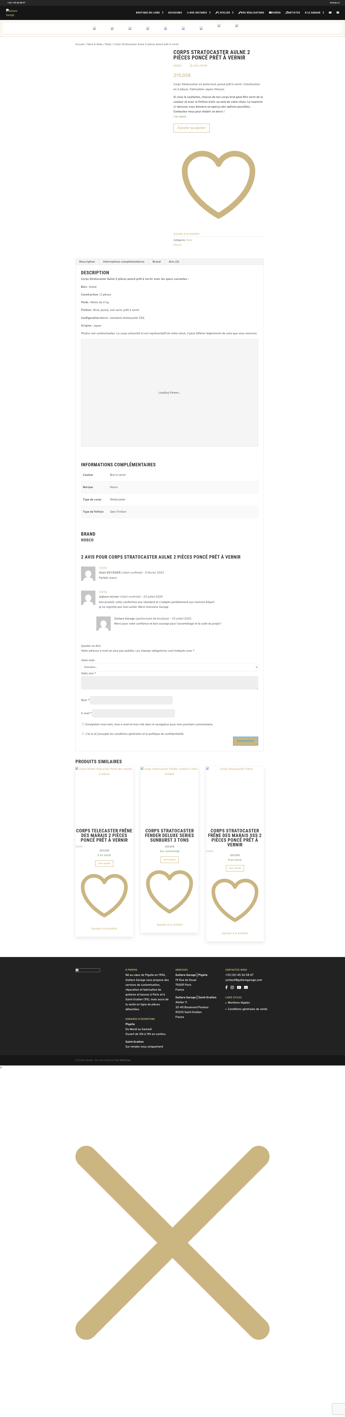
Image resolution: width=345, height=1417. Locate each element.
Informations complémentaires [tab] (123, 262)
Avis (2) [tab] (174, 262)
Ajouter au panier (191, 128)
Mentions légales (239, 1003)
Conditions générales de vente (247, 1009)
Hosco (177, 245)
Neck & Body (95, 44)
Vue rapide (104, 863)
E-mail (86, 713)
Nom (85, 700)
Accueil (79, 44)
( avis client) (198, 66)
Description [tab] (87, 262)
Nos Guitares (197, 12)
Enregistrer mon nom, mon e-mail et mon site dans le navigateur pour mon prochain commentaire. (149, 724)
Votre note (88, 660)
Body (108, 44)
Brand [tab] (157, 262)
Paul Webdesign (123, 1060)
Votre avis (88, 673)
